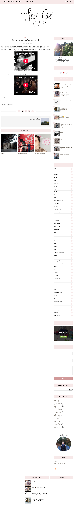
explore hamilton (58, 200)
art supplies (57, 174)
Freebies (11, 1)
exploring (56, 203)
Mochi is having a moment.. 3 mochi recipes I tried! (64, 94)
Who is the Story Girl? (59, 463)
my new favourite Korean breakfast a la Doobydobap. (66, 110)
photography (57, 261)
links (55, 243)
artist (55, 177)
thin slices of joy (58, 301)
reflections (57, 278)
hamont (56, 215)
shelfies (56, 286)
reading (56, 272)
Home (4, 1)
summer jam (57, 298)
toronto (56, 307)
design (56, 194)
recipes (56, 275)
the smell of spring (64, 154)
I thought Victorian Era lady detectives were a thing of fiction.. (66, 126)
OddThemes (53, 507)
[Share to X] (22, 111)
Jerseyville (56, 235)
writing (56, 312)
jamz (55, 232)
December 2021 (58, 405)
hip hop (56, 217)
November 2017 (58, 427)
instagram (56, 229)
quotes (56, 266)
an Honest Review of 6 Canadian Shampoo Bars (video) (66, 86)
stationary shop (58, 292)
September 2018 (58, 414)
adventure (56, 171)
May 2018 (56, 420)
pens (55, 258)
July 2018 (56, 417)
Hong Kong (57, 220)
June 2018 (56, 418)
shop (55, 289)
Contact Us (29, 1)
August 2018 (57, 415)
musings (10, 104)
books (55, 180)
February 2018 (57, 423)
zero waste (57, 315)
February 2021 (57, 408)
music (26, 37)
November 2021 (58, 406)
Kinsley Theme (34, 507)
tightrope (56, 304)
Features (19, 1)
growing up (57, 212)
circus (55, 186)
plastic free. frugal (59, 263)
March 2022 (57, 402)
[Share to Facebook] (19, 111)
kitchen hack (57, 238)
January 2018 (57, 424)
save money (57, 281)
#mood (62, 132)
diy (55, 197)
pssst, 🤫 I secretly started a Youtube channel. (64, 118)
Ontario (56, 255)
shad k (55, 284)
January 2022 (57, 403)
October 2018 (57, 412)
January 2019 (57, 409)
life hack (56, 240)
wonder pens (57, 309)
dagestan (56, 189)
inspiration (57, 223)
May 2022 (56, 400)
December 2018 (58, 411)
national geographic (59, 252)
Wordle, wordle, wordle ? (66, 101)
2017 (55, 169)
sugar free (56, 295)
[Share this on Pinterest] (26, 111)
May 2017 (56, 429)
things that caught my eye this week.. (65, 140)
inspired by (57, 226)
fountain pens (57, 209)
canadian (56, 183)
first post (56, 206)
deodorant (57, 192)
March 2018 (57, 421)
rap (55, 269)
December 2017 (58, 426)
